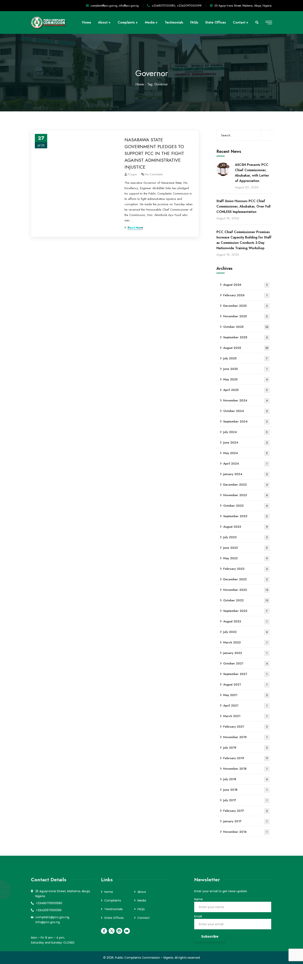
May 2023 (245, 558)
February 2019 (245, 758)
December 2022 (245, 579)
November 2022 (245, 590)
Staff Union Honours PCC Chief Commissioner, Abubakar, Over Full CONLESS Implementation (243, 206)
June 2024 (245, 442)
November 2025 (245, 316)
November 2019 (245, 737)
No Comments (153, 174)
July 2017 (245, 800)
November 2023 (245, 495)
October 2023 (245, 505)
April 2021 (245, 705)
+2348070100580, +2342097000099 (177, 6)
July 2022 (245, 632)
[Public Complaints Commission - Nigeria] (49, 22)
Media (141, 900)
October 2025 (245, 326)
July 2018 (245, 779)
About (141, 892)
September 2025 (245, 337)
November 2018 (245, 768)
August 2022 (245, 621)
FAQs (141, 909)
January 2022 (245, 653)
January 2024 (245, 474)
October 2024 (245, 411)
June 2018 (245, 789)
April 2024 (245, 463)
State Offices (114, 918)
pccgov (132, 174)
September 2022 (245, 611)
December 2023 (245, 484)
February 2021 (245, 726)
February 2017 (245, 810)
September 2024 (245, 421)
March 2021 (245, 716)
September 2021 (245, 674)
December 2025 (245, 305)
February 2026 (245, 295)
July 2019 (245, 747)
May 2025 (245, 379)
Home (139, 84)
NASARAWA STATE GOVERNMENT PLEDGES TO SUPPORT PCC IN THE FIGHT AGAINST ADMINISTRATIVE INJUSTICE (154, 153)
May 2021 (245, 695)
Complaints (112, 900)
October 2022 (245, 600)
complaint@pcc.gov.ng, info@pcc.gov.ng (114, 6)
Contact (143, 918)
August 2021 (245, 684)
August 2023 (245, 526)
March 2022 (245, 642)
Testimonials (113, 909)
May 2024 (245, 453)
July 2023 (245, 537)
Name (198, 899)
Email (198, 916)
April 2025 (245, 390)
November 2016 (245, 831)
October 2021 (245, 663)
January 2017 (245, 821)
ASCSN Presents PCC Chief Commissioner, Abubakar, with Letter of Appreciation (252, 172)
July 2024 (245, 432)
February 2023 (245, 568)
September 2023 (245, 516)
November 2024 (245, 400)
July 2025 (245, 358)
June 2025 (245, 369)
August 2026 (245, 284)
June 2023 (245, 547)
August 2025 (245, 348)
